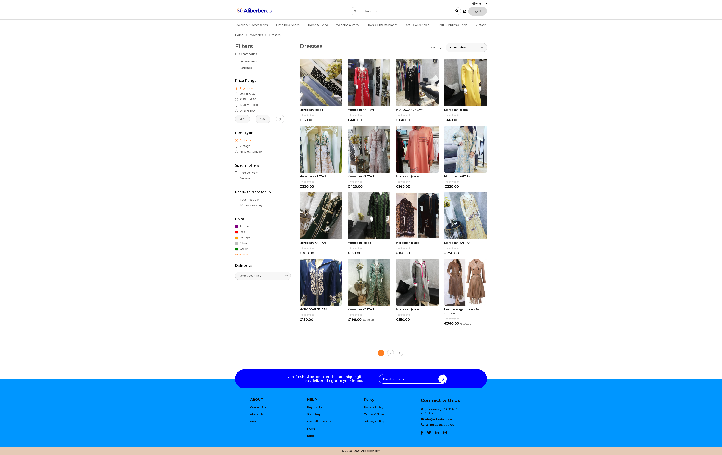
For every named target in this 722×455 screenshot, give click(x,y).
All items (246, 140)
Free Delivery (249, 172)
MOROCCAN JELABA (313, 309)
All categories (248, 54)
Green (244, 249)
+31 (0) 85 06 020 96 (439, 425)
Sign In (477, 11)
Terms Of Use (374, 414)
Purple (244, 226)
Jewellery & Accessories (251, 25)
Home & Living (318, 25)
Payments (314, 407)
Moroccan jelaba (311, 109)
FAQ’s (311, 428)
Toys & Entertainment (382, 25)
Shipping (313, 414)
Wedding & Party (347, 25)
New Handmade (251, 151)
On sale (245, 178)
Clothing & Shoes (288, 25)
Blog (310, 436)
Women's (256, 35)
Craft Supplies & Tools (452, 25)
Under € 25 (247, 93)
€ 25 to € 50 (248, 99)
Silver (243, 243)
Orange (245, 237)
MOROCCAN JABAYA (409, 109)
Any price (246, 88)
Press (254, 421)
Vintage (481, 25)
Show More (241, 254)
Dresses (275, 35)
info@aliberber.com (438, 419)
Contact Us (258, 407)
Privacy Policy (374, 421)
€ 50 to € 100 (249, 105)
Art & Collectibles (417, 25)
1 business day (249, 199)
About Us (256, 414)
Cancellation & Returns (323, 421)
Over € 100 (247, 110)
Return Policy (373, 407)
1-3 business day (251, 205)
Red (242, 232)
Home (239, 35)
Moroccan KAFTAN (361, 109)
